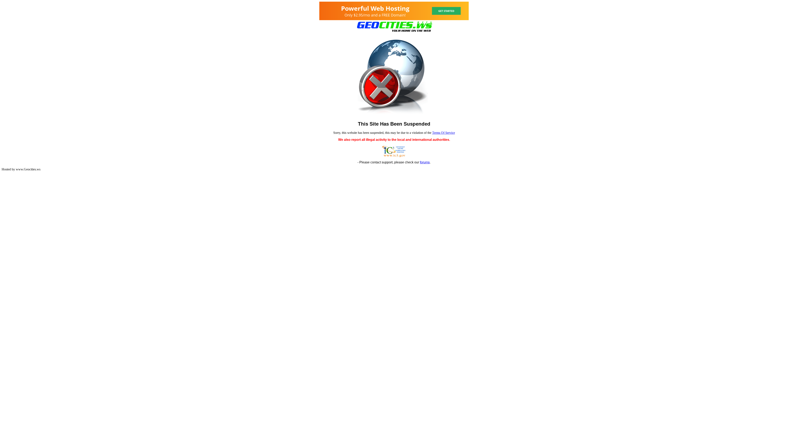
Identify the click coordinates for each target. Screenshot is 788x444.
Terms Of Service (443, 132)
